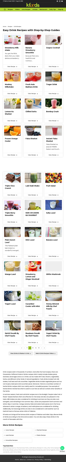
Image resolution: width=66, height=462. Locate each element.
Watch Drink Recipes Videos (45, 353)
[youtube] (62, 1)
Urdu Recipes (26, 9)
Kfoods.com (40, 457)
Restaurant (43, 9)
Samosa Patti (24, 448)
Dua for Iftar (15, 448)
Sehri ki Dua (7, 448)
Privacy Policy (39, 459)
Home (4, 26)
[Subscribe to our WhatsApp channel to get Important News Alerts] (62, 448)
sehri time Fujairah (49, 450)
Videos (17, 9)
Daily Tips (52, 9)
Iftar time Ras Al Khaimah (34, 450)
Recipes (10, 9)
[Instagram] (60, 1)
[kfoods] (33, 5)
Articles (34, 9)
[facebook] (57, 1)
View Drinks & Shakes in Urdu (19, 353)
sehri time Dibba (16, 452)
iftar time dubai (53, 448)
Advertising (47, 459)
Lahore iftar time (19, 450)
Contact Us (30, 459)
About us (22, 459)
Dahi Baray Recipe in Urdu (38, 448)
